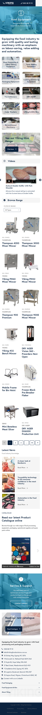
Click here (12, 149)
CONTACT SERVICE (21, 603)
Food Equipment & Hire (21, 688)
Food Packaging (21, 683)
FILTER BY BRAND (10, 206)
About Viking (21, 692)
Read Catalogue (14, 629)
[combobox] (12, 210)
